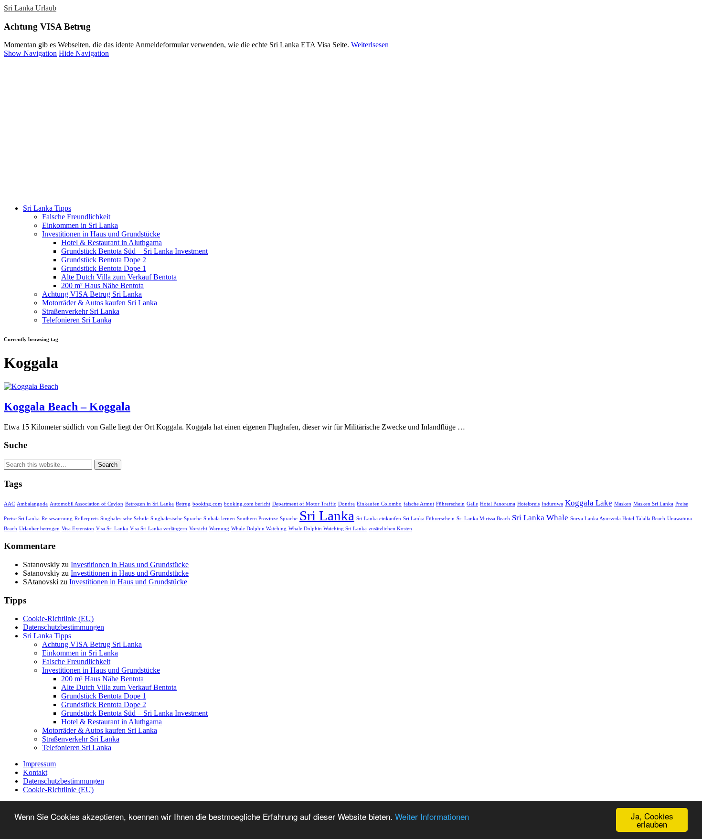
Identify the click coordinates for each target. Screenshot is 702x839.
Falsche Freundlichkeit (76, 217)
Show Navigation (30, 53)
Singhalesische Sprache (176, 518)
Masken (622, 503)
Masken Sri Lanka (653, 503)
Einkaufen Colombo (379, 503)
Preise (681, 503)
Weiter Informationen (432, 816)
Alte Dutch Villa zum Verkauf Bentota (119, 277)
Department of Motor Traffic (304, 503)
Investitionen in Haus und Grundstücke (101, 234)
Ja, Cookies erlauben (652, 820)
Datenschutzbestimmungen (63, 627)
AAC (9, 503)
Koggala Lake (588, 502)
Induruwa (552, 503)
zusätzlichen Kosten (390, 528)
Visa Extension (78, 528)
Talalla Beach (650, 518)
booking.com (207, 503)
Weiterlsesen (370, 45)
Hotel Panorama (497, 503)
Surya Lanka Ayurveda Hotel (602, 518)
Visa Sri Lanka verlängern (158, 528)
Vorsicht (198, 528)
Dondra (346, 503)
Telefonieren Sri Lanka (76, 320)
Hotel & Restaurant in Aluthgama (111, 242)
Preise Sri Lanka (22, 518)
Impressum (39, 764)
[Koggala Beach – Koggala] (31, 386)
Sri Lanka (326, 515)
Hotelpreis (528, 503)
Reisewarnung (57, 518)
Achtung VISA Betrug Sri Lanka (92, 294)
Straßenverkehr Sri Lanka (80, 311)
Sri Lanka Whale (540, 517)
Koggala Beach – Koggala (67, 406)
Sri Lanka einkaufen (378, 518)
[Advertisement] (351, 129)
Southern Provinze (257, 518)
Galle (472, 503)
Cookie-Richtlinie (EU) (58, 618)
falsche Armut (419, 503)
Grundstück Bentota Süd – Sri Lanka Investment (134, 251)
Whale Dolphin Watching (259, 528)
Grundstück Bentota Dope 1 (103, 268)
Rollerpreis (86, 518)
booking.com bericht (247, 503)
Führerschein (450, 503)
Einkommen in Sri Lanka (80, 225)
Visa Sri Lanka (112, 528)
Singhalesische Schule (124, 518)
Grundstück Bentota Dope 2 (103, 260)
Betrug (183, 503)
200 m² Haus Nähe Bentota (102, 285)
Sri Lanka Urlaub (30, 8)
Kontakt (35, 772)
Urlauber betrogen (39, 528)
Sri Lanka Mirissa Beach (483, 518)
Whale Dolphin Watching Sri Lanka (327, 528)
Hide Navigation (84, 53)
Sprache (289, 518)
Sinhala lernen (219, 518)
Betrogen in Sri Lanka (149, 503)
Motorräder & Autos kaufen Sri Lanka (99, 303)
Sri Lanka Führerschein (429, 518)
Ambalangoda (32, 503)
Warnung (219, 528)
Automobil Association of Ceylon (86, 503)
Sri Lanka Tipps (47, 208)
